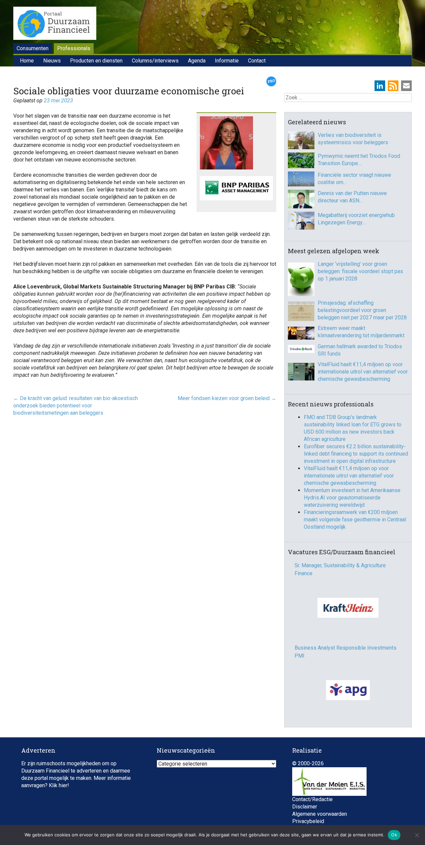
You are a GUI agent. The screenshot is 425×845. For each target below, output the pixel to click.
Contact (257, 60)
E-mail (406, 85)
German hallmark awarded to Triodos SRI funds (360, 350)
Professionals (73, 48)
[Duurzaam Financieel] (54, 24)
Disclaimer (304, 809)
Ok (394, 834)
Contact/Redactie (312, 802)
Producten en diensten (96, 60)
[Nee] (416, 835)
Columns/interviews (155, 60)
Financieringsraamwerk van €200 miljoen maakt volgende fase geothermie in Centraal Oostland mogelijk (355, 519)
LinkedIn (380, 85)
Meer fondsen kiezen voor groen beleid (227, 398)
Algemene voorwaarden (319, 816)
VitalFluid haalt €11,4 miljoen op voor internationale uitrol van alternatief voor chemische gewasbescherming (363, 371)
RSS (393, 85)
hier (63, 788)
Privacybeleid (308, 824)
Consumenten (32, 48)
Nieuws (52, 60)
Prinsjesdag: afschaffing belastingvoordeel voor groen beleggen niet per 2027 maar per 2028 (362, 310)
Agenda (197, 60)
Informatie (227, 60)
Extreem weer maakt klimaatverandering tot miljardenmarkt (361, 332)
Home (27, 60)
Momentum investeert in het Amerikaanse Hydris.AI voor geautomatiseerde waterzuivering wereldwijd (352, 497)
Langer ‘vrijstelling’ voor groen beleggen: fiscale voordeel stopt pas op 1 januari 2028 (360, 271)
